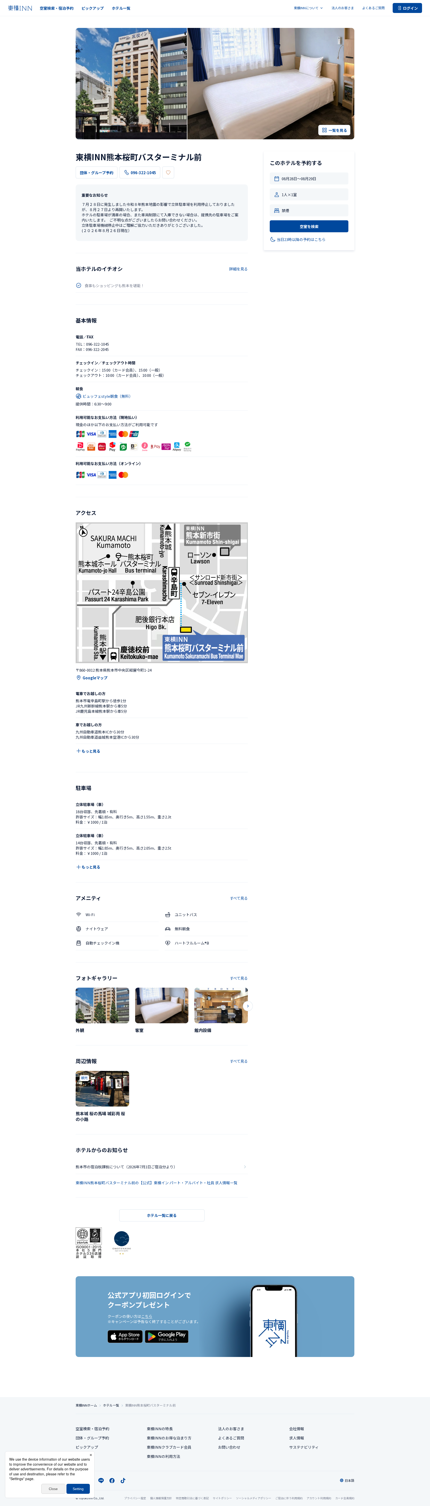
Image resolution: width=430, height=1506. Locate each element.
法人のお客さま (342, 7)
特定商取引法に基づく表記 (192, 1498)
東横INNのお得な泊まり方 (169, 1437)
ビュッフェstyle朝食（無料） (108, 396)
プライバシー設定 (135, 1498)
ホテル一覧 (121, 8)
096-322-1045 (143, 172)
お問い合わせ (229, 1447)
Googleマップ (95, 677)
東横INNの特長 (160, 1428)
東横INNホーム (86, 1405)
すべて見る (239, 898)
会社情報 (296, 1428)
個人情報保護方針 (161, 1498)
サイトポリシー (222, 1498)
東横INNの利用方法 (163, 1456)
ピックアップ (92, 8)
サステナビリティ (304, 1447)
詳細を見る (238, 268)
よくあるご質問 (373, 7)
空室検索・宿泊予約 (56, 8)
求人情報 (296, 1437)
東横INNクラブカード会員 (169, 1447)
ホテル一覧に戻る (162, 1215)
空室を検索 (309, 226)
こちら (146, 1316)
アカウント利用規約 (319, 1498)
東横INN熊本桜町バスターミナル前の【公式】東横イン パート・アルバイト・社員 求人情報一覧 (156, 1182)
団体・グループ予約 (96, 172)
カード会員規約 (344, 1498)
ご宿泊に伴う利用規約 (289, 1498)
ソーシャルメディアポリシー (253, 1498)
